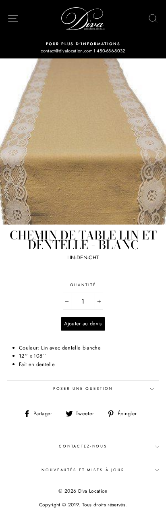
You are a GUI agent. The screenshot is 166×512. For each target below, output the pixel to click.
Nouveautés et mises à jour (83, 470)
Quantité (83, 285)
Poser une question (83, 388)
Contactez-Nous (83, 446)
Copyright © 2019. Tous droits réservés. (83, 504)
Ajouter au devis (83, 323)
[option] (83, 47)
